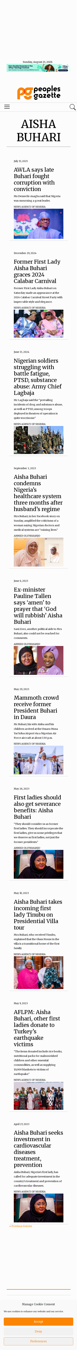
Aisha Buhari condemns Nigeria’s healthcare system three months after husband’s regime (38, 492)
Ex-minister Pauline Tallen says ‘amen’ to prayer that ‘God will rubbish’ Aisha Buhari (38, 605)
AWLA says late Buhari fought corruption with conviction (34, 179)
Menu (26, 107)
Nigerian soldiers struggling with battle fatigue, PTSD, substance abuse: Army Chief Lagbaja (38, 376)
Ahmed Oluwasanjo (27, 535)
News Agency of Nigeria (29, 206)
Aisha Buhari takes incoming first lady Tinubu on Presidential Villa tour (38, 914)
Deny (38, 1331)
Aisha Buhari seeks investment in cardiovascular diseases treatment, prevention (38, 1148)
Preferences (38, 1341)
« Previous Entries (20, 1226)
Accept (38, 1321)
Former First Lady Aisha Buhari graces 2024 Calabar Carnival (37, 271)
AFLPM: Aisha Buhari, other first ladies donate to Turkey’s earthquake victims (37, 1028)
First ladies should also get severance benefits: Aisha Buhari (37, 807)
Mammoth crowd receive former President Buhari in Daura (36, 707)
